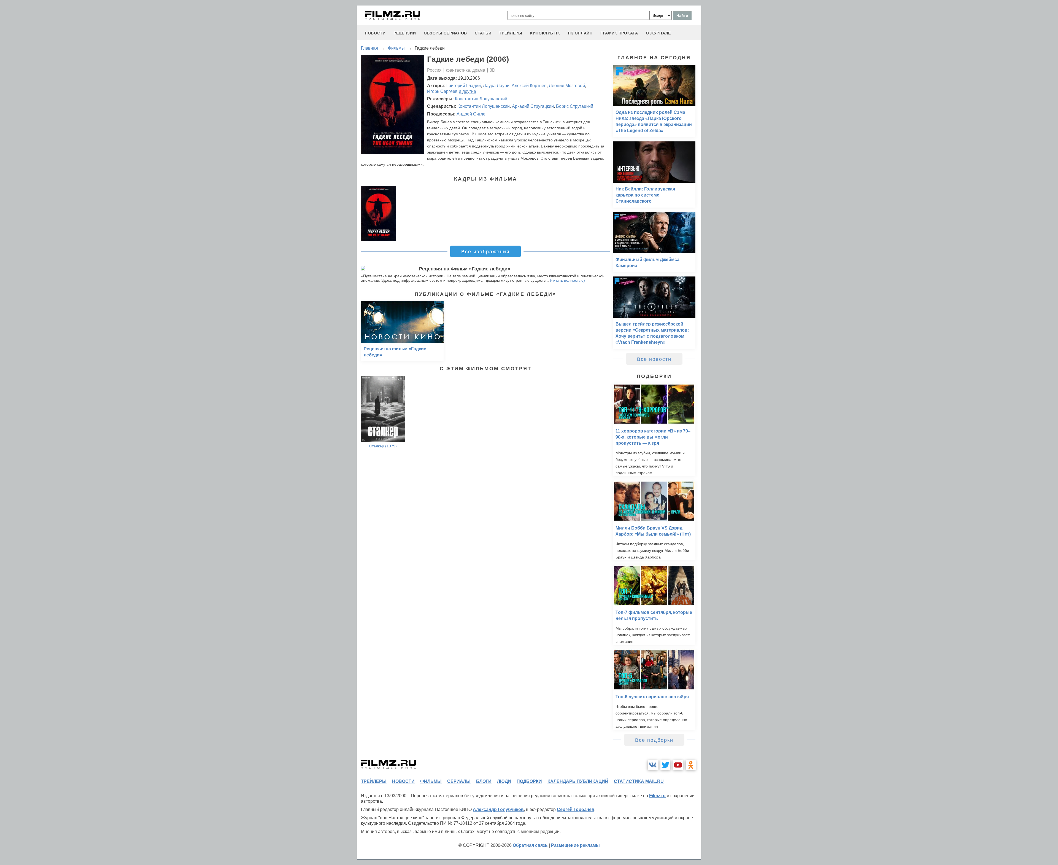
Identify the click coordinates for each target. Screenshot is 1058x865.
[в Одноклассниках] (691, 765)
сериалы (459, 781)
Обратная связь (530, 845)
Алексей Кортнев (529, 85)
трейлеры (510, 33)
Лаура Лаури (496, 85)
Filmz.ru (657, 795)
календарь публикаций (577, 781)
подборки (529, 781)
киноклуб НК (545, 33)
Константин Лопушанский (481, 98)
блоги (484, 781)
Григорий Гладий (463, 85)
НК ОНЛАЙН (580, 33)
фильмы (431, 781)
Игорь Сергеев (442, 91)
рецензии (404, 33)
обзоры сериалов (445, 33)
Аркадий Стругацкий (533, 106)
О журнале (658, 33)
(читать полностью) (567, 280)
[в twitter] (665, 765)
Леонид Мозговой (567, 85)
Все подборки (654, 740)
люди (504, 781)
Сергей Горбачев (575, 809)
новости (375, 33)
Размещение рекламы (575, 845)
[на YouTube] (678, 765)
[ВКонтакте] (653, 765)
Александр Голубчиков (498, 809)
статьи (483, 33)
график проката (619, 33)
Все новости (654, 359)
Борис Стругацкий (574, 106)
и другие (467, 91)
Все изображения (485, 251)
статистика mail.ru (639, 781)
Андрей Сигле (471, 114)
